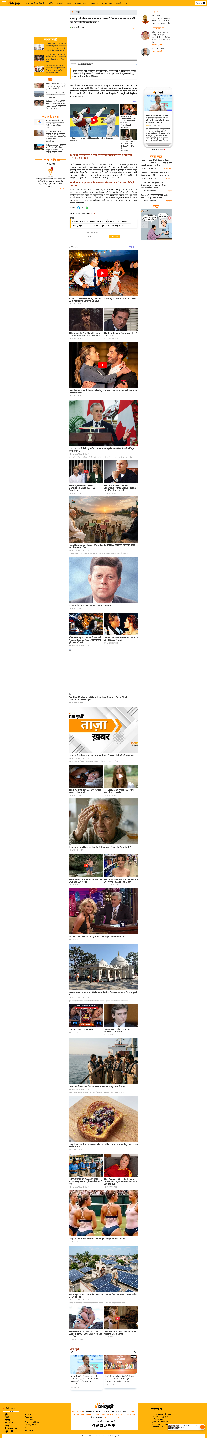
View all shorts (158, 150)
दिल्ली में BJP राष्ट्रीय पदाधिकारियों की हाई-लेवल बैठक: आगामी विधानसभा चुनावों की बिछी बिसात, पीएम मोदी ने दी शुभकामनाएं (119, 1378)
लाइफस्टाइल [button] (94, 3)
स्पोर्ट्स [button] (50, 3)
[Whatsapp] (87, 209)
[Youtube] (110, 1425)
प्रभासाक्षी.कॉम (77, 1412)
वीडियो (7, 1420)
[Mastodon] (114, 1425)
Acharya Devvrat (78, 221)
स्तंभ (156, 12)
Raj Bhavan (104, 226)
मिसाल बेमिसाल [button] (81, 3)
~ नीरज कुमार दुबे (158, 28)
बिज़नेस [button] (42, 3)
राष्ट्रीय (27, 3)
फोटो (7, 1417)
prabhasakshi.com (111, 1417)
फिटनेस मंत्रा (168, 169)
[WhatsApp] (134, 44)
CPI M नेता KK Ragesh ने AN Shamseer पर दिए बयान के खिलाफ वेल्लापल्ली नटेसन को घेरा (153, 185)
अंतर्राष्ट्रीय (34, 3)
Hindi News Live (128, 1414)
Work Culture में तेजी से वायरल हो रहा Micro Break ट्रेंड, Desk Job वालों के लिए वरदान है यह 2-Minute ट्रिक (156, 162)
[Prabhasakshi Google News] (136, 64)
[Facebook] (134, 35)
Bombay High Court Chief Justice (84, 226)
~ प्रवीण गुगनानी (157, 44)
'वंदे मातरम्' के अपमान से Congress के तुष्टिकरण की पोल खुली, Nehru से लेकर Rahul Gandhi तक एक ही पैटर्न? (161, 37)
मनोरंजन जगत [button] (107, 3)
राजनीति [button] (119, 3)
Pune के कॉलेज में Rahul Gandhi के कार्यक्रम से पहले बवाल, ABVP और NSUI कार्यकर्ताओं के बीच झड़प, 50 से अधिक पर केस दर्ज (85, 1380)
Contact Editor (157, 1427)
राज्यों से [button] (59, 3)
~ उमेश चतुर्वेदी (157, 51)
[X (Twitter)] (134, 40)
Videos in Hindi (113, 1414)
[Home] (72, 12)
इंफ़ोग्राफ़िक (9, 1423)
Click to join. (94, 213)
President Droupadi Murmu (119, 221)
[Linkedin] (102, 1425)
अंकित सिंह (73, 64)
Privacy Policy (30, 1425)
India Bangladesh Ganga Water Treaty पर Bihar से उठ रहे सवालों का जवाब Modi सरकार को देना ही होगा (161, 21)
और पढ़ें (62, 189)
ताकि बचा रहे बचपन (158, 49)
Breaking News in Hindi (96, 1414)
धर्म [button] (127, 3)
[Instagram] (106, 1425)
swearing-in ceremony (120, 226)
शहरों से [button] (69, 3)
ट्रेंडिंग (50, 79)
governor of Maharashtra (97, 221)
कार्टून (7, 1425)
